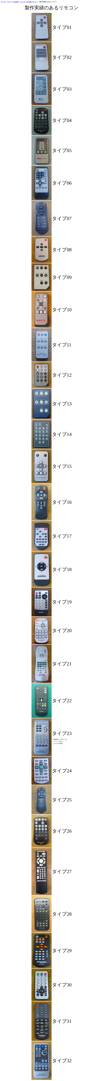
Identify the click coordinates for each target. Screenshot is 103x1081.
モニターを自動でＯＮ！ (29, 2)
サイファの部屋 (13, 2)
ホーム (3, 2)
